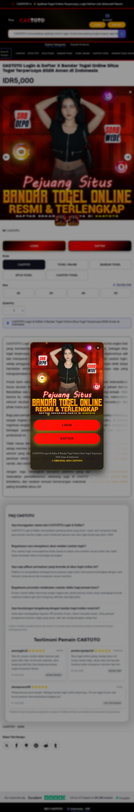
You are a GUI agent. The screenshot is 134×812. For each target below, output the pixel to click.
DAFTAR (67, 438)
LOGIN (67, 425)
